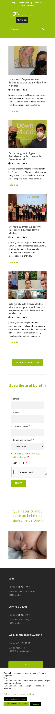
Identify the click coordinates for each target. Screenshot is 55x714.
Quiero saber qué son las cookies (18, 694)
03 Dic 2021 (16, 90)
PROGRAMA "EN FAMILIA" (27, 362)
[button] (20, 20)
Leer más (13, 111)
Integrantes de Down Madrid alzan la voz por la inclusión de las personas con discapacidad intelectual (26, 308)
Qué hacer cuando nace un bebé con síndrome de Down (27, 516)
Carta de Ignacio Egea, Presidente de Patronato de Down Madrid (24, 156)
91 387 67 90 (24, 586)
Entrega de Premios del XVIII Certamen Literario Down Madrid (25, 230)
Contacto (38, 2)
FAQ (13, 2)
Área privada (28, 5)
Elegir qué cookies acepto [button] (16, 699)
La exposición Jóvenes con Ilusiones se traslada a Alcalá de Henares (27, 82)
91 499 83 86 (24, 643)
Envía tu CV (24, 2)
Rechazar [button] (35, 704)
